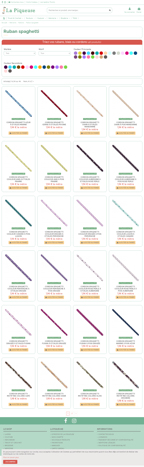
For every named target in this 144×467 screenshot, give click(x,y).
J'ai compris (10, 462)
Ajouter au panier (19, 133)
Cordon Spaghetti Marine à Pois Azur (125, 342)
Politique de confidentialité (112, 445)
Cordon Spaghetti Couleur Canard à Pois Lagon (18, 234)
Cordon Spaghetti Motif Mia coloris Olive (90, 395)
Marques (56, 445)
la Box (8, 434)
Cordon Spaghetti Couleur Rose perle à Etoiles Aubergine (90, 289)
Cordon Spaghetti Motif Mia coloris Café (18, 395)
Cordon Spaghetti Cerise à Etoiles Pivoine (54, 123)
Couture (9, 437)
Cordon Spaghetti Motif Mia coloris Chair (54, 395)
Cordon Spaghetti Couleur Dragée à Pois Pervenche (89, 234)
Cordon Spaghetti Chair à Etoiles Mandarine (90, 124)
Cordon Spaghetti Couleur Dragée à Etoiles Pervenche (54, 234)
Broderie (9, 445)
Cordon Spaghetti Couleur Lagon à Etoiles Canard (125, 234)
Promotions (57, 443)
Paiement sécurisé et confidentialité (115, 440)
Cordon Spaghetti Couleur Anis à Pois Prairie (54, 179)
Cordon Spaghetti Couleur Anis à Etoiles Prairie (18, 179)
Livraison (102, 437)
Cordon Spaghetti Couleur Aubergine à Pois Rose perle (125, 179)
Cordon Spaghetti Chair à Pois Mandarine (125, 123)
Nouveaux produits (61, 440)
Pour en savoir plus (11, 457)
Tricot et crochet (13, 443)
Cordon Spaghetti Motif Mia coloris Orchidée (125, 396)
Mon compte (57, 437)
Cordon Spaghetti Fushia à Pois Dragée (90, 342)
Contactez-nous (106, 434)
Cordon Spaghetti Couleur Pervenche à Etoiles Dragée (18, 289)
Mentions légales (106, 443)
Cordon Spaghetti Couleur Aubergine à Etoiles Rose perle (90, 179)
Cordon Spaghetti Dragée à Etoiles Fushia (18, 342)
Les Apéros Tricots (47, 2)
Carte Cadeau (32, 2)
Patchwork (10, 440)
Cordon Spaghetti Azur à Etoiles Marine (18, 123)
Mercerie (9, 448)
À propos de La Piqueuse (63, 434)
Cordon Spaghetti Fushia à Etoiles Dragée (54, 342)
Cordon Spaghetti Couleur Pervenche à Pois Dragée (54, 289)
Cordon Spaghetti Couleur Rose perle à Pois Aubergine (126, 289)
